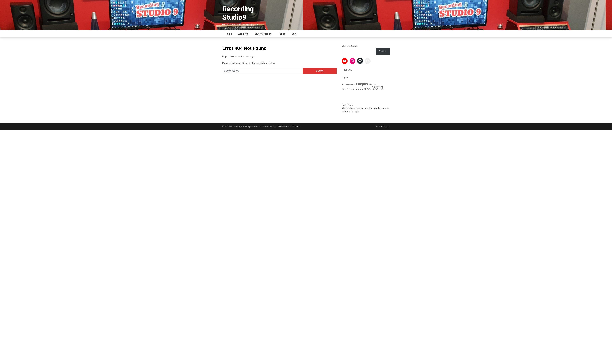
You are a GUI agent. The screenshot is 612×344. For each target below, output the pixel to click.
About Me (243, 33)
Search (382, 51)
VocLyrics (363, 88)
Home (229, 33)
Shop (282, 33)
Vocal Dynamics (348, 89)
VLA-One (372, 85)
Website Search (350, 46)
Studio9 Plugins (263, 33)
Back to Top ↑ (383, 126)
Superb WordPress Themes (286, 126)
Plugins (362, 84)
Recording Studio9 (238, 13)
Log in (345, 77)
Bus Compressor (348, 85)
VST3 (377, 88)
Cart (294, 33)
